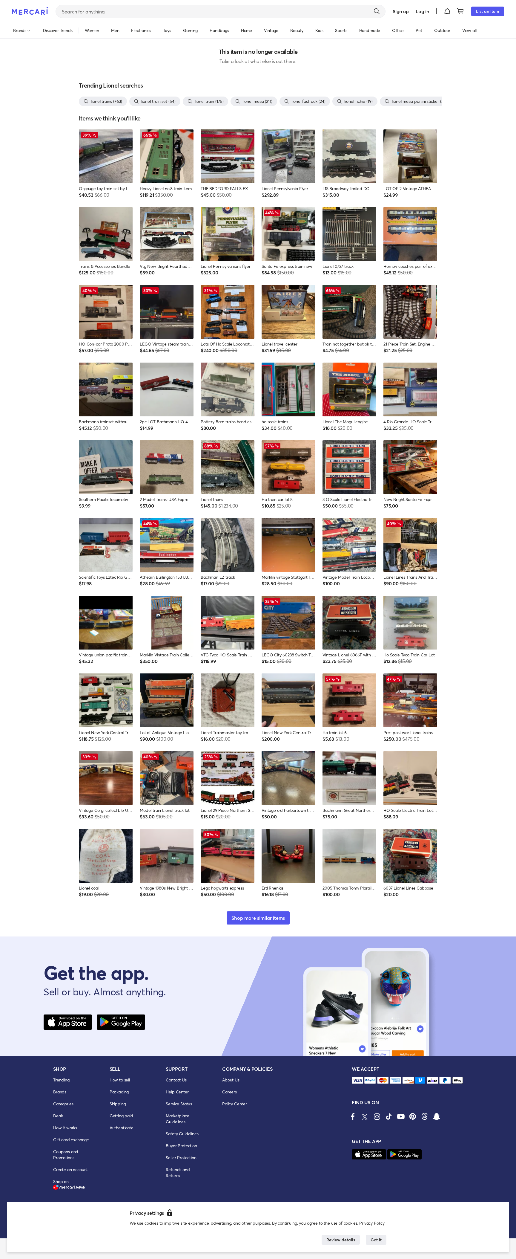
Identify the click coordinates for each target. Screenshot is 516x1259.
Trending (61, 1080)
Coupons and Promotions (65, 1154)
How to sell (120, 1080)
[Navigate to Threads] (425, 1116)
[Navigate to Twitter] (365, 1116)
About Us (230, 1080)
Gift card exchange (71, 1139)
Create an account (70, 1169)
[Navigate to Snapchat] (437, 1116)
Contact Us (176, 1080)
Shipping (118, 1104)
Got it (376, 1240)
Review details (340, 1240)
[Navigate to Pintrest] (413, 1116)
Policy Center (234, 1104)
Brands (59, 1092)
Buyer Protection (181, 1145)
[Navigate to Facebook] (353, 1116)
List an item (487, 11)
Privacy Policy (372, 1223)
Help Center (177, 1092)
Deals (58, 1116)
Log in (422, 11)
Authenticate (121, 1127)
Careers (229, 1092)
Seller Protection (181, 1157)
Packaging (119, 1092)
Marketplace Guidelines (177, 1118)
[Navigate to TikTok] (389, 1116)
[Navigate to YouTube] (401, 1116)
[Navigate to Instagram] (377, 1116)
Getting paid (121, 1116)
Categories (63, 1104)
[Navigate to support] (357, 1080)
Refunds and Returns (178, 1172)
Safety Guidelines (182, 1133)
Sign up (400, 11)
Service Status (179, 1104)
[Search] (377, 11)
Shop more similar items (258, 918)
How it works (65, 1127)
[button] (447, 11)
